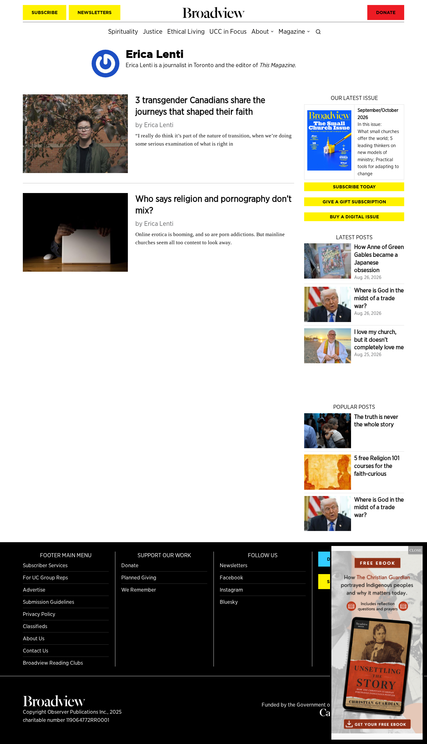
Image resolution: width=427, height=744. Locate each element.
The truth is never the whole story (376, 420)
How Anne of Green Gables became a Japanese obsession (379, 258)
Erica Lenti (158, 125)
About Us (33, 638)
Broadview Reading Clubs (53, 662)
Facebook (231, 577)
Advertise (34, 589)
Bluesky (229, 601)
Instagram (231, 589)
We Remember (138, 589)
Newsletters (233, 565)
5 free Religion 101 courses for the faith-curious (376, 465)
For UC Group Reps (45, 577)
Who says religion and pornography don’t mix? (213, 204)
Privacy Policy (39, 614)
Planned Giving (138, 577)
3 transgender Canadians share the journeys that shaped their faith (200, 106)
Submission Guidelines (48, 601)
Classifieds (35, 626)
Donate (129, 565)
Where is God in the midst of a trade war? (379, 298)
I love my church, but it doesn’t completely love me (379, 339)
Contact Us (35, 650)
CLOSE (415, 550)
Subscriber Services (45, 565)
